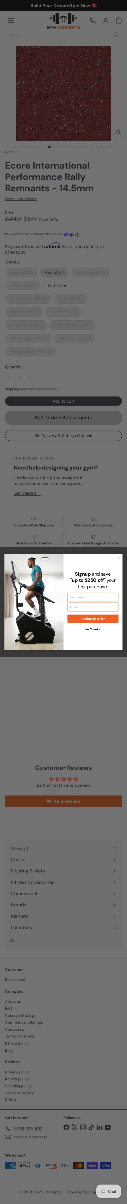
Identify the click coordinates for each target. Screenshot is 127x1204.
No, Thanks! (93, 629)
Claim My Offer (93, 619)
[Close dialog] (118, 558)
